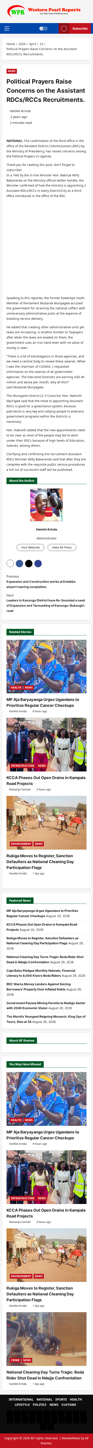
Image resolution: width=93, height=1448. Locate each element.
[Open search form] (53, 28)
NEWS (12, 71)
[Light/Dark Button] (43, 28)
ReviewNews (71, 1438)
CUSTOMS (68, 1405)
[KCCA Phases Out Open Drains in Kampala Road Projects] (46, 744)
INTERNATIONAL (21, 1399)
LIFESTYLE (22, 1405)
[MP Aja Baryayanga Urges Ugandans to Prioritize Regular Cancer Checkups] (46, 667)
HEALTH (16, 687)
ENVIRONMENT (21, 844)
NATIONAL (44, 1399)
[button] (6, 28)
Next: (45, 603)
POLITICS (39, 1405)
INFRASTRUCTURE (22, 766)
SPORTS (61, 1399)
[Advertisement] (46, 248)
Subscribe (80, 28)
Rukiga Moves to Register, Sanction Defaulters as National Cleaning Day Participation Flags (40, 862)
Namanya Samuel (19, 789)
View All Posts (62, 547)
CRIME (15, 1360)
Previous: (40, 581)
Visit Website (30, 547)
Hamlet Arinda (20, 111)
